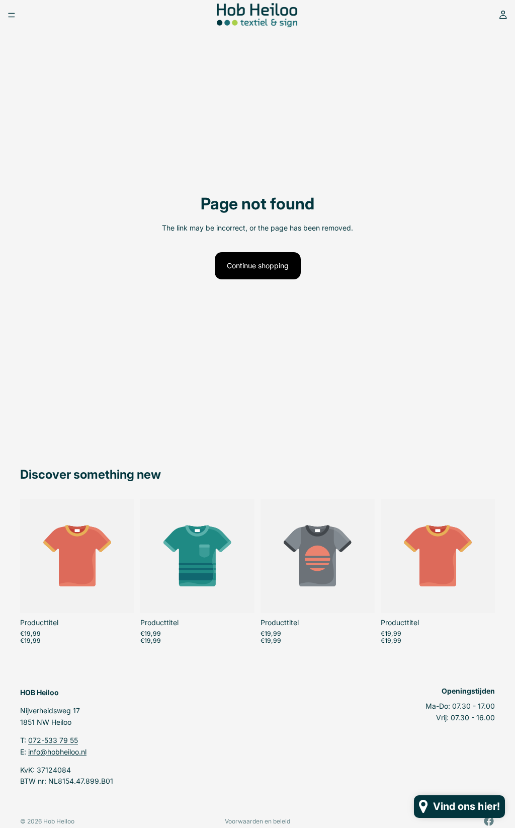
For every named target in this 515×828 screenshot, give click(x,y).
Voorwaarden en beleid (257, 821)
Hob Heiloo (58, 821)
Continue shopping (258, 265)
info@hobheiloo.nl (57, 751)
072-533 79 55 (53, 740)
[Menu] (11, 15)
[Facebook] (489, 821)
